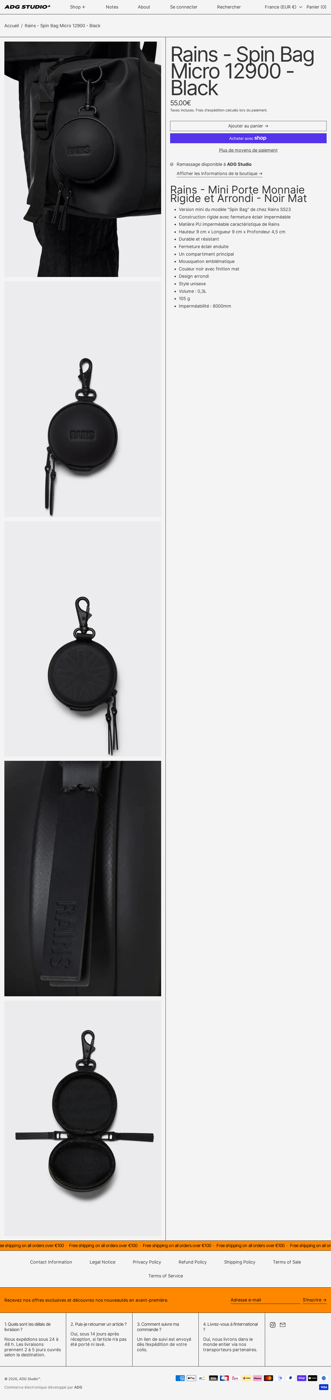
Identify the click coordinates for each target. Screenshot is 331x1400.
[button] (229, 7)
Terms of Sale (287, 1262)
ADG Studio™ (29, 1379)
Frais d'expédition (210, 110)
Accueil (11, 25)
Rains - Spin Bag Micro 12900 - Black (63, 25)
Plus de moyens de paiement (248, 150)
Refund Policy (193, 1262)
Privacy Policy (147, 1262)
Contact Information (51, 1262)
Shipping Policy (239, 1262)
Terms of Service (165, 1275)
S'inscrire (312, 1299)
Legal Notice (102, 1262)
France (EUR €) (281, 6)
